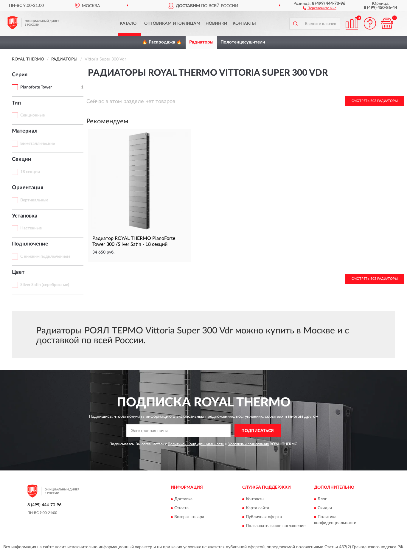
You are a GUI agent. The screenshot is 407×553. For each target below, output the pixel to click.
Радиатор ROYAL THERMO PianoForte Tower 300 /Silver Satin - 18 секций (133, 241)
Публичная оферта (264, 517)
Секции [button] (21, 159)
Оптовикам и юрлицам (172, 23)
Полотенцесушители (242, 42)
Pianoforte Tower (36, 87)
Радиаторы (201, 42)
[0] (386, 23)
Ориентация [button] (27, 187)
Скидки (325, 508)
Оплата (181, 508)
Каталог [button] (129, 23)
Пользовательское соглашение (275, 526)
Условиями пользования (248, 444)
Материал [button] (25, 131)
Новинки (216, 23)
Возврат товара (189, 517)
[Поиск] (295, 23)
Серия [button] (19, 74)
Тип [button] (16, 103)
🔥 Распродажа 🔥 (162, 42)
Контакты (244, 23)
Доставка (183, 499)
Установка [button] (24, 216)
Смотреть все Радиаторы (375, 100)
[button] (319, 8)
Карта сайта (257, 508)
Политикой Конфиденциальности (196, 444)
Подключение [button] (30, 244)
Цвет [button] (18, 272)
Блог (322, 499)
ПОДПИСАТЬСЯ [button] (257, 431)
